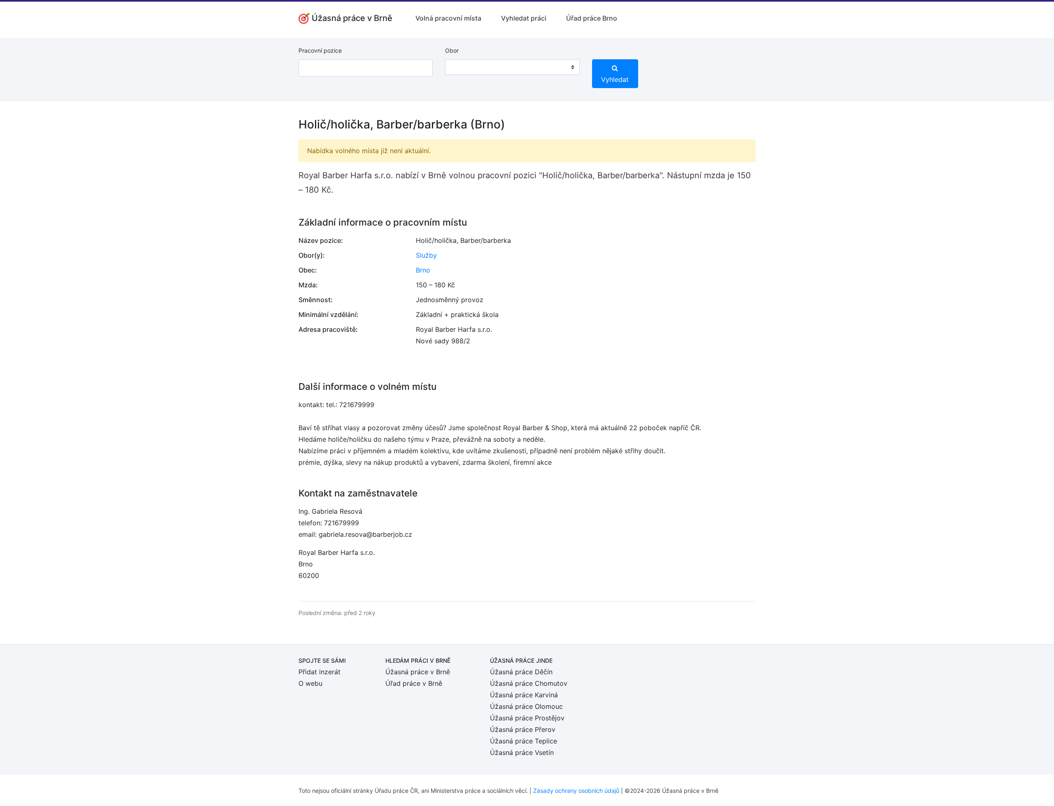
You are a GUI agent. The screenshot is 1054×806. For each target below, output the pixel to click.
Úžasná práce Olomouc (526, 706)
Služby (426, 255)
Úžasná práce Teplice (523, 741)
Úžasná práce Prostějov (527, 718)
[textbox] (461, 67)
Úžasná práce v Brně (417, 672)
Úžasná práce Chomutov (528, 683)
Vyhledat (615, 79)
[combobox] (512, 67)
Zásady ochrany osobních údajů (576, 790)
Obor (452, 50)
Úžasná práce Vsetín (522, 752)
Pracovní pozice (320, 50)
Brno (423, 270)
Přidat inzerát (319, 672)
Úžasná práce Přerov (522, 729)
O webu (310, 683)
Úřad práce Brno (591, 18)
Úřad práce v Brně (413, 683)
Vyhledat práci (523, 18)
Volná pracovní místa (448, 18)
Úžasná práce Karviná (524, 695)
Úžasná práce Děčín (521, 672)
